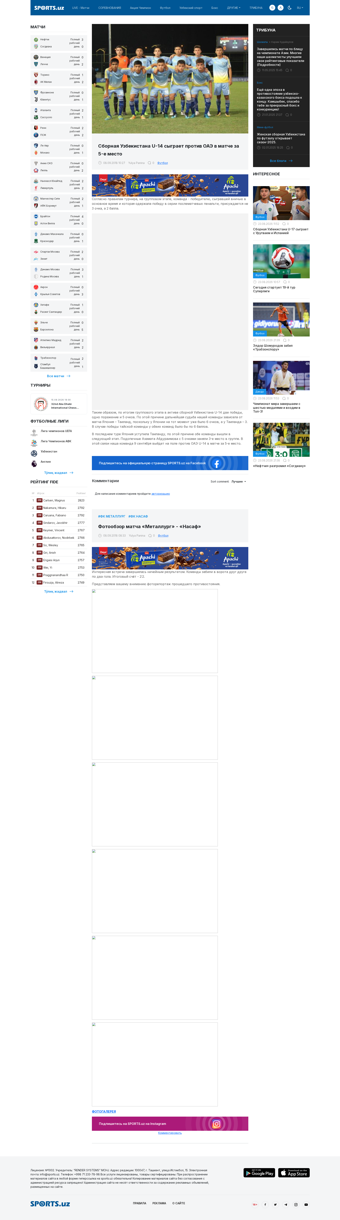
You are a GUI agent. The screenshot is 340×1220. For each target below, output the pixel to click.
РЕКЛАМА (159, 1203)
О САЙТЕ (178, 1203)
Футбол (165, 7)
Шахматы (262, 41)
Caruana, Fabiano (52, 515)
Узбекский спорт (190, 7)
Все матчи (55, 376)
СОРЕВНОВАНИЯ (109, 7)
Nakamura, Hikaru (52, 507)
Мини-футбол (265, 127)
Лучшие (237, 481)
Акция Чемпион (140, 7)
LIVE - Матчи (80, 7)
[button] (281, 8)
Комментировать (170, 1132)
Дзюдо (259, 391)
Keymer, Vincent (51, 530)
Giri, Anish (47, 552)
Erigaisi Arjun (49, 560)
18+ (255, 1204)
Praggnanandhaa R (53, 575)
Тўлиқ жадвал (55, 473)
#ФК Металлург (111, 516)
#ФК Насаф (138, 516)
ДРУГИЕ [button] (232, 7)
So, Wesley (48, 545)
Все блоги (278, 161)
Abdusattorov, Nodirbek (56, 537)
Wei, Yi (45, 567)
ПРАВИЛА (139, 1203)
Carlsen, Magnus (51, 500)
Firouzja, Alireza (51, 582)
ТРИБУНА (255, 7)
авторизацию (161, 493)
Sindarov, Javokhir (52, 522)
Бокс (215, 7)
